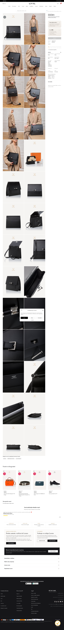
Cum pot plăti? (18, 603)
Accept (24, 317)
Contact (2, 593)
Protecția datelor (33, 601)
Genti (19, 6)
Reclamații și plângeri (34, 613)
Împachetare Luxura (8, 568)
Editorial (55, 6)
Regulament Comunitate (34, 597)
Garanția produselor (19, 610)
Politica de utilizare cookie (34, 599)
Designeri (50, 6)
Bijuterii (27, 6)
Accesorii (36, 6)
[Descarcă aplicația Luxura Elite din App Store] (28, 583)
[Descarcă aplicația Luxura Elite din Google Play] (35, 583)
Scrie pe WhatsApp (52, 540)
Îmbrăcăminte (41, 6)
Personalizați (40, 317)
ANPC (32, 607)
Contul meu (2, 603)
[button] (42, 310)
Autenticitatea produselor (20, 608)
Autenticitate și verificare (9, 558)
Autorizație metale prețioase (34, 611)
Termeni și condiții (33, 593)
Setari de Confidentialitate (34, 605)
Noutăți (9, 6)
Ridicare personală (19, 598)
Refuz (32, 317)
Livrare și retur (7, 565)
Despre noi (18, 593)
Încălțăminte (31, 6)
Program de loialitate (19, 596)
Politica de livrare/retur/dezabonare (36, 603)
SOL (31, 609)
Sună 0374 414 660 (42, 540)
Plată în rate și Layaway (9, 561)
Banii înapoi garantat (19, 605)
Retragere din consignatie (4, 608)
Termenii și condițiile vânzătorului (35, 595)
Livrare (1, 598)
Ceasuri (23, 6)
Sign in (58, 3)
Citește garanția (11, 543)
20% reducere (14, 6)
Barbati (46, 6)
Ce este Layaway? (53, 551)
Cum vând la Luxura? (3, 605)
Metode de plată (3, 596)
